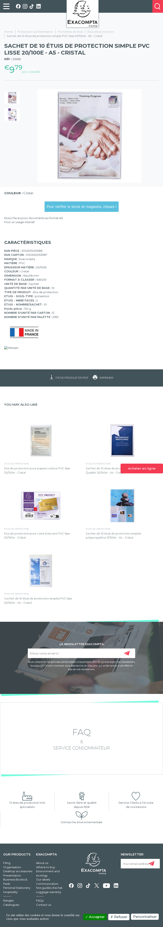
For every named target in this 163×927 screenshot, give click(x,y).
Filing (6, 863)
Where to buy (45, 867)
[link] (6, 6)
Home (8, 31)
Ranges (8, 900)
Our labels (43, 879)
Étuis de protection (100, 31)
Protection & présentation (35, 31)
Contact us (43, 904)
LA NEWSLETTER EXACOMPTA (81, 643)
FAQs (40, 900)
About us (42, 863)
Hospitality (10, 892)
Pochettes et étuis (70, 31)
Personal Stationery (16, 887)
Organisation (12, 867)
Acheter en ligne (142, 468)
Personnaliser (145, 917)
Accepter (96, 917)
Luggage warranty (48, 892)
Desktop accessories (17, 871)
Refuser (120, 917)
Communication (47, 883)
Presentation (12, 875)
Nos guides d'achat (49, 887)
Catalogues (11, 904)
